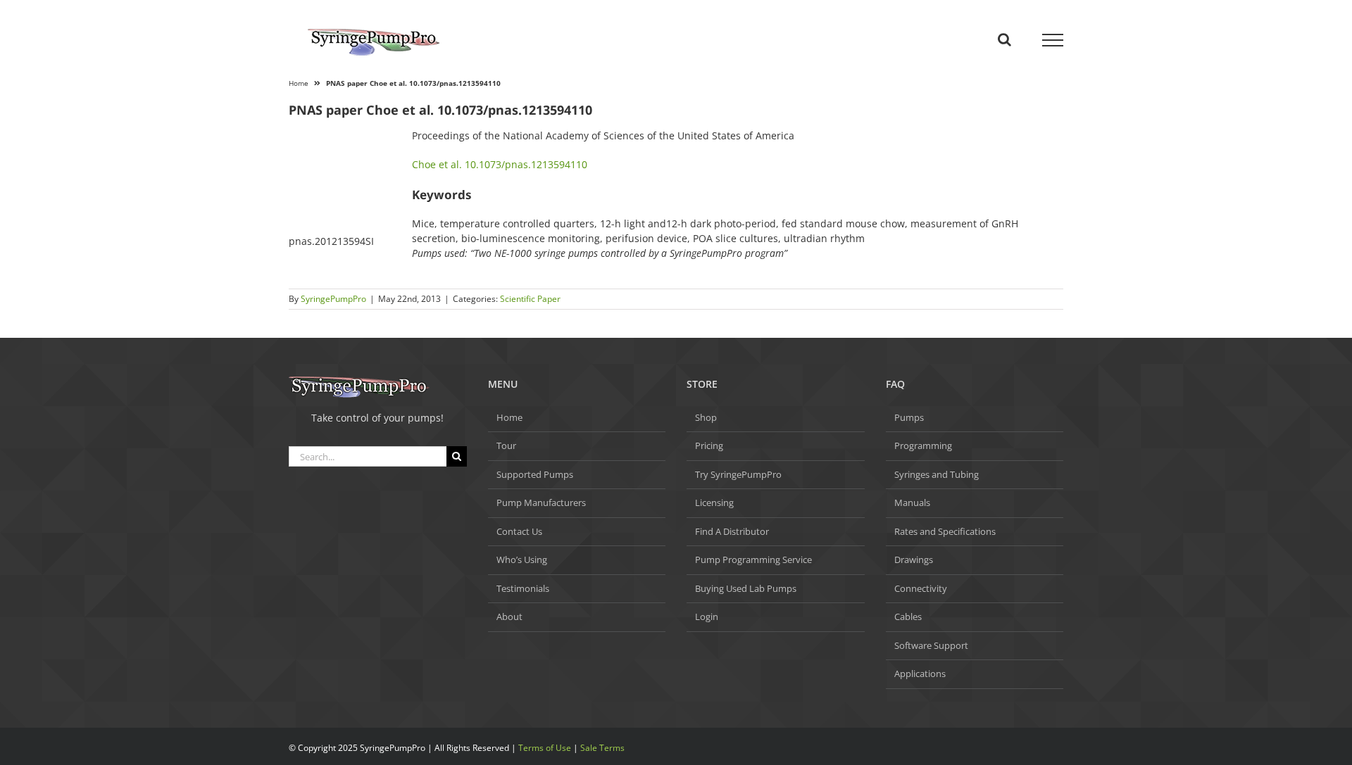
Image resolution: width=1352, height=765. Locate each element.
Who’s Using (521, 559)
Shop (706, 417)
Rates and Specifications (945, 531)
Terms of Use (544, 748)
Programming (923, 445)
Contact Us (519, 531)
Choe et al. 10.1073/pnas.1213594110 (499, 164)
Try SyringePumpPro (738, 474)
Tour (506, 445)
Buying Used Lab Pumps (745, 588)
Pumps (909, 417)
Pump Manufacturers (541, 502)
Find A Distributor (732, 531)
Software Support (931, 645)
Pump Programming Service (753, 559)
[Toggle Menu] (1053, 40)
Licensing (714, 502)
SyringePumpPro (333, 299)
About (509, 616)
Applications (920, 673)
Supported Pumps (534, 474)
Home (298, 83)
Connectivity (920, 588)
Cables (908, 616)
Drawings (913, 559)
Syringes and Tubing (936, 474)
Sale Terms (602, 748)
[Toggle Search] (1004, 39)
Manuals (912, 502)
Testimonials (522, 588)
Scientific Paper (530, 299)
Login (706, 616)
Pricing (709, 445)
